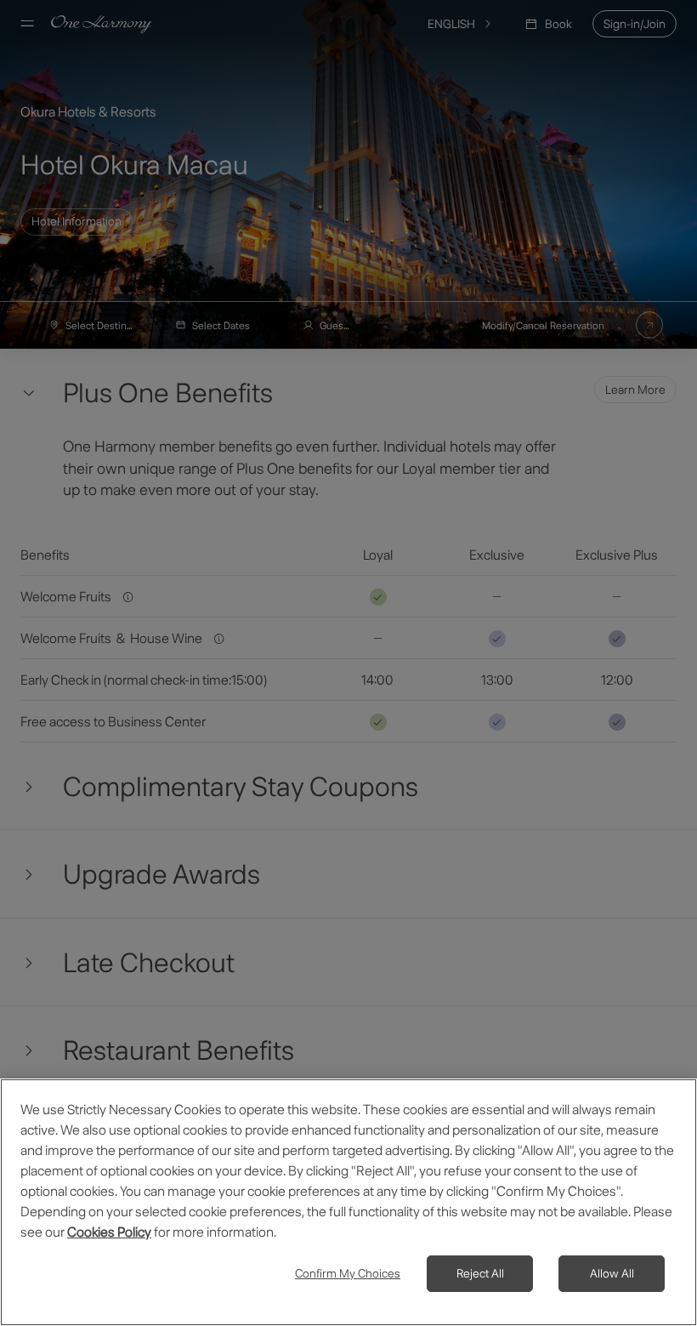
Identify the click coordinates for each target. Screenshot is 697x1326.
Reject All (480, 1273)
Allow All (612, 1273)
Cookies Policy (109, 1231)
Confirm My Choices (347, 1273)
